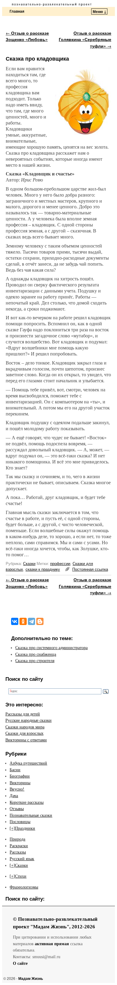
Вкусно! (17, 789)
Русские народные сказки (28, 720)
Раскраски (19, 845)
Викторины (20, 782)
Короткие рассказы (27, 802)
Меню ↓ (99, 11)
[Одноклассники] (23, 621)
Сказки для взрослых (24, 733)
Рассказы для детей (22, 714)
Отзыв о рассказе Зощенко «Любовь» (27, 36)
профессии (60, 563)
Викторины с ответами (26, 739)
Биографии (20, 776)
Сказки (29, 563)
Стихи (20, 876)
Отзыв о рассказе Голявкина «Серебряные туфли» (85, 39)
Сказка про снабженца (35, 654)
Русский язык (22, 858)
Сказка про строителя (34, 660)
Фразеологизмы (24, 887)
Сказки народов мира (24, 727)
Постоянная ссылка (90, 569)
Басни (15, 769)
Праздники (25, 828)
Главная (17, 11)
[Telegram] (31, 621)
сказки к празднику (43, 569)
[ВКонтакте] (14, 621)
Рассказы (18, 852)
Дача (14, 795)
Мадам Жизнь (30, 978)
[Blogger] (40, 621)
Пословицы (20, 821)
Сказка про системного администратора (51, 647)
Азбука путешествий (28, 763)
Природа (17, 839)
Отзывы (17, 808)
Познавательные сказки (31, 815)
